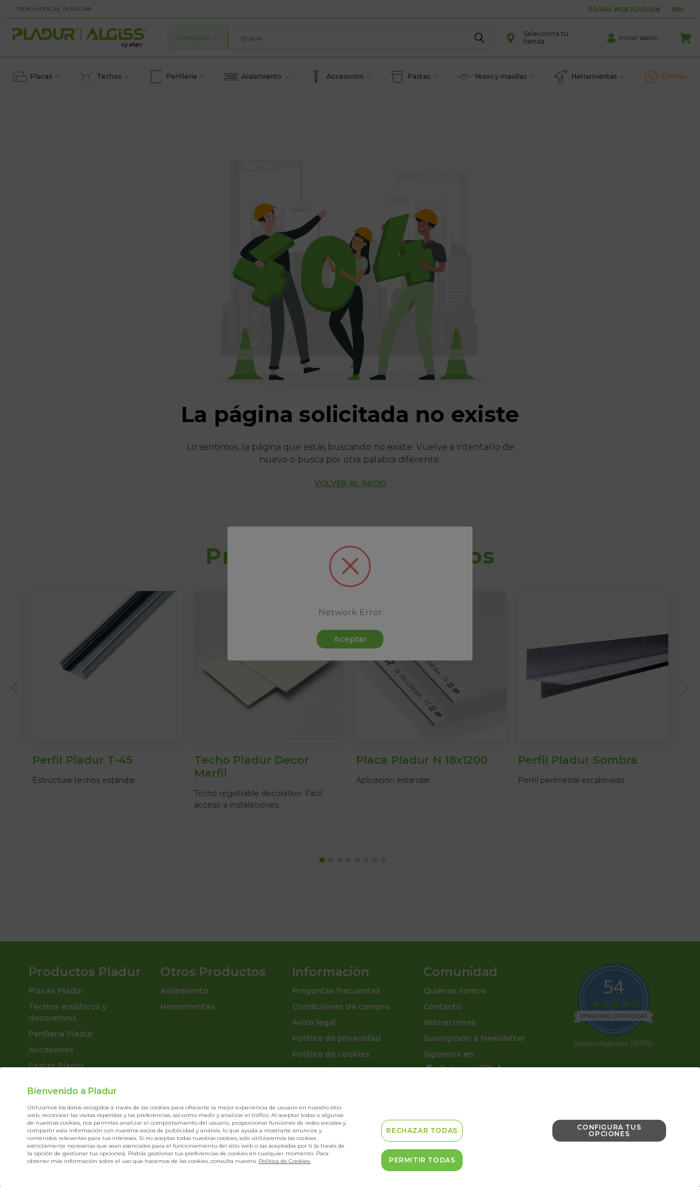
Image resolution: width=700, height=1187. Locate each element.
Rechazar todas (421, 1130)
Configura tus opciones (609, 1130)
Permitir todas (422, 1160)
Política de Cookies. (285, 1161)
